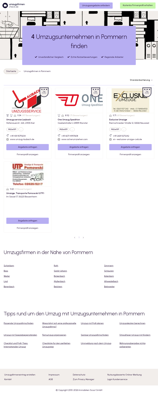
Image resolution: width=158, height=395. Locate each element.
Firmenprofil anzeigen (27, 154)
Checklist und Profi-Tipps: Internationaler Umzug (16, 345)
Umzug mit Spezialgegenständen (20, 335)
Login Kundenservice (117, 379)
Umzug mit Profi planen (92, 323)
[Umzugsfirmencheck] (13, 5)
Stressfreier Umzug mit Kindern (134, 335)
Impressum (54, 374)
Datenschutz (79, 374)
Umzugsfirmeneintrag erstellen (19, 374)
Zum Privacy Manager (83, 379)
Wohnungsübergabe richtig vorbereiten (132, 345)
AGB (51, 379)
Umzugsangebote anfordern (96, 5)
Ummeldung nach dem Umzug (96, 343)
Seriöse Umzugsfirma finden (95, 335)
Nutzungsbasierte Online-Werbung (124, 374)
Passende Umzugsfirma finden (18, 323)
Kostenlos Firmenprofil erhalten (138, 5)
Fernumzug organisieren (54, 335)
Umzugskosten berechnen (132, 323)
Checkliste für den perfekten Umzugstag (56, 345)
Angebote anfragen (27, 147)
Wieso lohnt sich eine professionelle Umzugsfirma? (59, 325)
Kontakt (8, 379)
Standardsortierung (140, 80)
